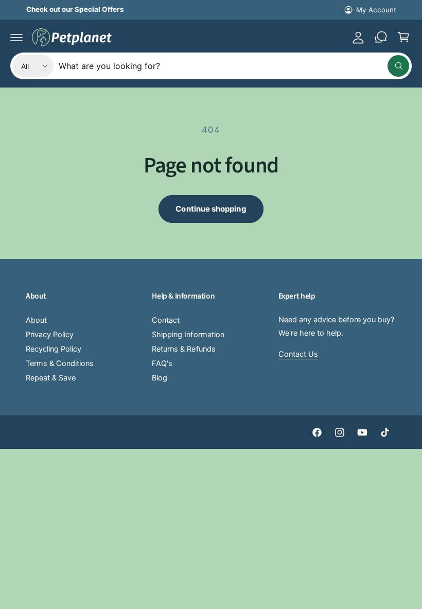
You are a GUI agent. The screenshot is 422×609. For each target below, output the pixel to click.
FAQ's (162, 363)
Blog (159, 377)
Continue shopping (210, 209)
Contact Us (298, 354)
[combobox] (234, 66)
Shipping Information (188, 334)
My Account (376, 10)
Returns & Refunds (183, 349)
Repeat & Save (51, 377)
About (36, 320)
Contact (166, 320)
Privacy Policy (50, 334)
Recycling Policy (53, 349)
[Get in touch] (381, 37)
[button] (16, 37)
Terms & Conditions (60, 363)
